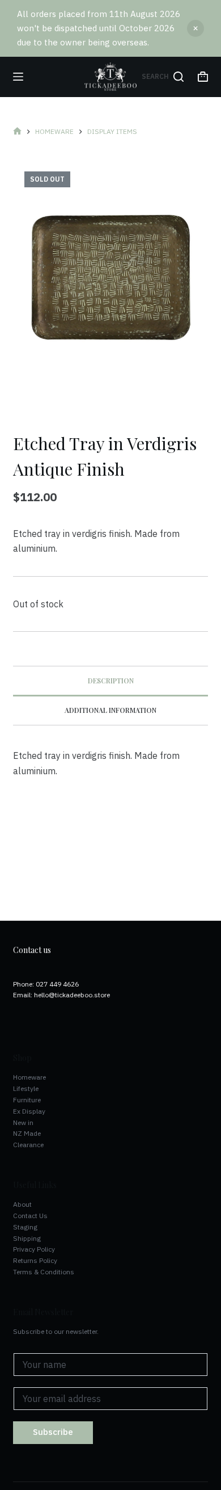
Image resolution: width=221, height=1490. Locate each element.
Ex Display (29, 1111)
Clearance (28, 1144)
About (22, 1204)
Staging (25, 1227)
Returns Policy (35, 1260)
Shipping (27, 1238)
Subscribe (53, 1431)
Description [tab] (111, 680)
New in (23, 1122)
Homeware (29, 1077)
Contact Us (30, 1215)
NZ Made (27, 1133)
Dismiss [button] (195, 28)
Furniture (27, 1100)
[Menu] (18, 77)
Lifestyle (26, 1088)
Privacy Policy (34, 1249)
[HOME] (17, 132)
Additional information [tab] (110, 710)
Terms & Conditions (43, 1271)
